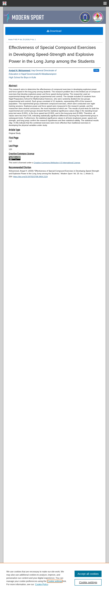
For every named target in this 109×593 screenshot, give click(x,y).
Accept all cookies (88, 573)
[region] (54, 578)
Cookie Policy (41, 584)
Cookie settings (54, 581)
